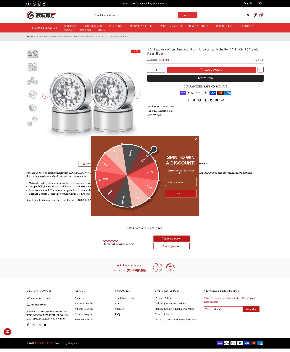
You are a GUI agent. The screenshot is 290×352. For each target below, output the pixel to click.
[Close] (195, 139)
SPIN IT (181, 193)
